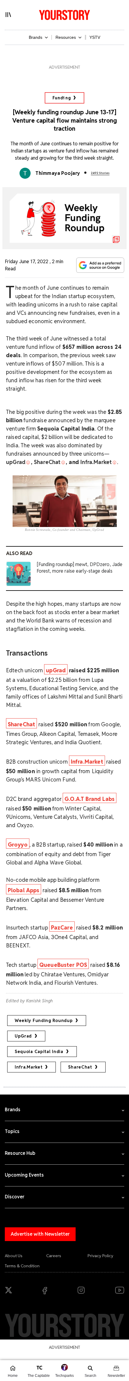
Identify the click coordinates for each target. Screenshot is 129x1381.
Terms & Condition (22, 1266)
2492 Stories (100, 173)
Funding (61, 98)
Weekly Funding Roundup (44, 1020)
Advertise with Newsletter (40, 1234)
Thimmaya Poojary (57, 173)
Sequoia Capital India (39, 1051)
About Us (13, 1255)
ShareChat (80, 1067)
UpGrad (23, 1036)
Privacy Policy (100, 1255)
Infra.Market (28, 1067)
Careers (53, 1255)
